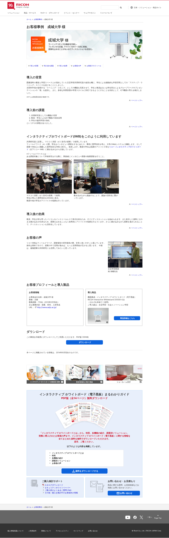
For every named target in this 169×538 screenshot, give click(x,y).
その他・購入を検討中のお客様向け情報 (61, 493)
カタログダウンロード (54, 485)
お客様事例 (38, 19)
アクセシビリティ (62, 531)
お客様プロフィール (94, 66)
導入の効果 (63, 66)
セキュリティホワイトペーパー (57, 487)
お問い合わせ (93, 531)
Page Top (158, 518)
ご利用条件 (32, 531)
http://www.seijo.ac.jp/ (47, 307)
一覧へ (149, 517)
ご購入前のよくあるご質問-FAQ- (58, 490)
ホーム (29, 19)
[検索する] (121, 7)
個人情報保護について (15, 531)
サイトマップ (78, 531)
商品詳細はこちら (127, 318)
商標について (46, 531)
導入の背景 (34, 66)
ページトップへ (136, 100)
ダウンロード (85, 342)
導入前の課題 (49, 66)
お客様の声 (77, 66)
